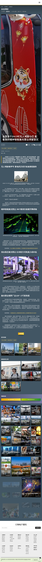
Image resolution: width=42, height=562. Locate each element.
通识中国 (27, 534)
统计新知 (27, 538)
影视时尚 (19, 538)
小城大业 (27, 548)
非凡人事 (35, 534)
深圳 (15, 148)
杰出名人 (35, 537)
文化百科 (3, 549)
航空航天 (3, 538)
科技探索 (3, 541)
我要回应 (21, 333)
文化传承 (3, 547)
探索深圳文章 (5, 359)
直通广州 (19, 11)
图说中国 (3, 548)
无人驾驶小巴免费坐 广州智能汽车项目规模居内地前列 (24, 248)
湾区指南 (24, 11)
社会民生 (11, 549)
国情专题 (27, 545)
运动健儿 (35, 541)
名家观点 (19, 545)
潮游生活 (19, 534)
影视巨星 (35, 542)
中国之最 (27, 537)
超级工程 (3, 537)
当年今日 (27, 541)
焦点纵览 (11, 545)
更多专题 (27, 553)
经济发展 (11, 548)
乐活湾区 (6, 6)
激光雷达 (10, 148)
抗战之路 (27, 549)
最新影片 (35, 547)
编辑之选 (19, 548)
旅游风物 (19, 537)
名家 (18, 547)
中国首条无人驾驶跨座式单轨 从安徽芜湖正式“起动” (23, 312)
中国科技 (30, 350)
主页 (2, 6)
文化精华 (3, 545)
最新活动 (35, 549)
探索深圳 (10, 6)
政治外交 (11, 547)
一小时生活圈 (13, 11)
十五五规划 (27, 547)
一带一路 (27, 552)
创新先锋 (35, 538)
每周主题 (35, 545)
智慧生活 (35, 350)
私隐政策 (26, 559)
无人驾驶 (4, 148)
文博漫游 (3, 552)
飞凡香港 (3, 11)
